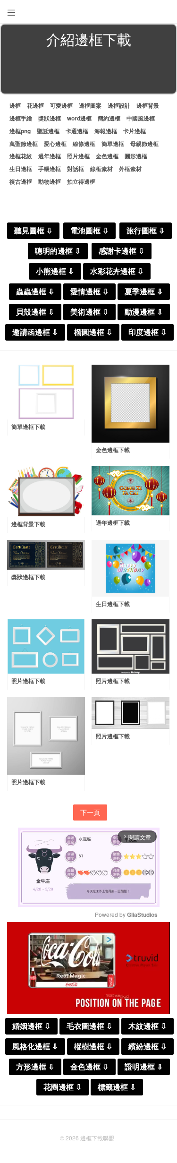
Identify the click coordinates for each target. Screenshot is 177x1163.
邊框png (20, 131)
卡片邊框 (134, 131)
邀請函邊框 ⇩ (35, 332)
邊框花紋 (20, 156)
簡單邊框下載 (28, 426)
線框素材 (101, 168)
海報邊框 (105, 131)
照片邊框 (78, 156)
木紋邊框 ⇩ (147, 1026)
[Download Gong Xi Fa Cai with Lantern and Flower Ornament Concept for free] (130, 491)
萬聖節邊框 (23, 143)
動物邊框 (49, 181)
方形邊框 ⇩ (35, 1067)
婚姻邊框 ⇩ (31, 1026)
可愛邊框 (61, 105)
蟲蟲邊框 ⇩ (35, 292)
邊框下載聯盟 (97, 1138)
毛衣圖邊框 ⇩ (89, 1026)
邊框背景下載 (28, 524)
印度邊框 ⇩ (147, 332)
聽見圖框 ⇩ (33, 231)
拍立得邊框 (81, 181)
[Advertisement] (88, 73)
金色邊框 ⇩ (89, 1067)
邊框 (15, 105)
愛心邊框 (55, 143)
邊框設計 (119, 105)
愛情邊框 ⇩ (89, 292)
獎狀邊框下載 (28, 576)
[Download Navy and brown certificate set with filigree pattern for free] (46, 555)
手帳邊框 (49, 168)
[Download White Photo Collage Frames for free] (130, 646)
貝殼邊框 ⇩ (35, 312)
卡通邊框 (77, 131)
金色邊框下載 (113, 449)
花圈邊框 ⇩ (62, 1087)
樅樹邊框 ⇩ (93, 1047)
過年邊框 (49, 156)
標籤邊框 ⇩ (117, 1087)
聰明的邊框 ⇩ (58, 251)
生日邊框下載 (113, 603)
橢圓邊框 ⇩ (93, 332)
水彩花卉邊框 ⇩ (116, 271)
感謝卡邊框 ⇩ (121, 251)
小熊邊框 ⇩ (55, 271)
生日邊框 (20, 168)
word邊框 (79, 118)
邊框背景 (147, 105)
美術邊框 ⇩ (89, 312)
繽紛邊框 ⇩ (147, 1047)
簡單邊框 (112, 143)
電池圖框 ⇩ (89, 231)
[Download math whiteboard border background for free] (46, 491)
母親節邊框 (144, 143)
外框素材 (130, 168)
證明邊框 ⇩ (144, 1067)
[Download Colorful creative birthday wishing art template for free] (130, 568)
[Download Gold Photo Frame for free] (130, 404)
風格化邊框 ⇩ (35, 1047)
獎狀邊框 (49, 118)
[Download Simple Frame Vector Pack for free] (46, 392)
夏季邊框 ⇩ (144, 292)
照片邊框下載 (28, 680)
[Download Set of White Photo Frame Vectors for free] (46, 646)
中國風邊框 (140, 118)
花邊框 (35, 105)
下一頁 (90, 812)
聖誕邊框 (48, 131)
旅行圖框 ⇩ (145, 231)
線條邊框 (84, 143)
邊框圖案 (90, 105)
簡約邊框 (109, 118)
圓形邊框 (136, 156)
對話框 (75, 168)
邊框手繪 (20, 118)
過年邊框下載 (113, 522)
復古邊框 (20, 181)
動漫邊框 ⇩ (144, 312)
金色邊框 (107, 156)
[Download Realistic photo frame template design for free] (46, 736)
